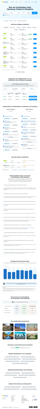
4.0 (14, 162)
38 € (17, 310)
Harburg (24, 126)
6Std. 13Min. (24, 308)
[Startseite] (3, 20)
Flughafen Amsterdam (8, 116)
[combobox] (5, 13)
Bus (5, 96)
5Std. (32, 308)
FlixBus (12, 160)
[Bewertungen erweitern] (36, 162)
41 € (32, 310)
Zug (5, 99)
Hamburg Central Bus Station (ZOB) (29, 132)
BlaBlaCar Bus (13, 165)
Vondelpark (7, 139)
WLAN (24, 162)
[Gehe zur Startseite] (5, 2)
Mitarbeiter (6, 162)
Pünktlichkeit (12, 162)
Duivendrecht (7, 127)
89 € (24, 310)
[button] (9, 13)
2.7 (25, 162)
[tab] (6, 27)
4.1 (8, 162)
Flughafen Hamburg (26, 116)
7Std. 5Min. (17, 308)
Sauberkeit (18, 162)
